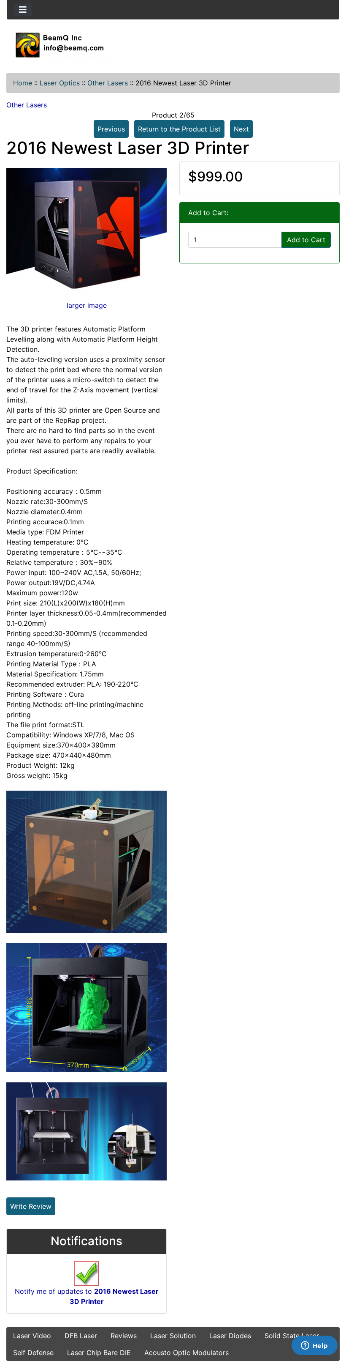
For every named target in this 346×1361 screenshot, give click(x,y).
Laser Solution (173, 1335)
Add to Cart (306, 240)
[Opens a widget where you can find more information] (314, 1346)
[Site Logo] (173, 44)
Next (241, 129)
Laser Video (32, 1335)
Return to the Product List (179, 129)
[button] (330, 1319)
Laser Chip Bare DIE (99, 1352)
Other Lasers (107, 83)
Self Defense (33, 1352)
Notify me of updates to (87, 1296)
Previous (111, 129)
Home (22, 83)
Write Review (30, 1206)
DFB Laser (81, 1335)
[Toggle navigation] (23, 9)
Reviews (124, 1335)
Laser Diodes (230, 1335)
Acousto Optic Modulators (186, 1352)
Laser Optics (60, 83)
